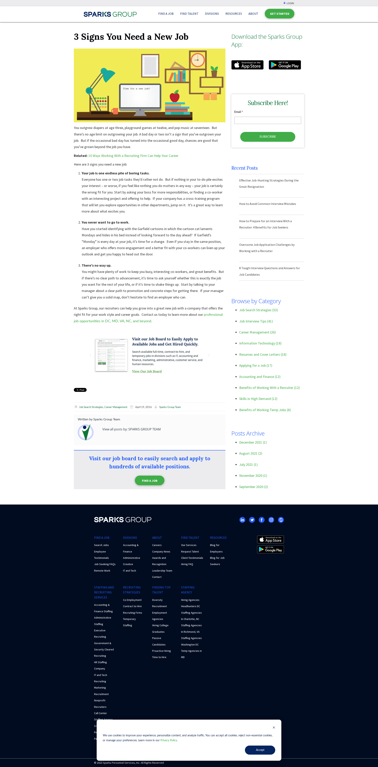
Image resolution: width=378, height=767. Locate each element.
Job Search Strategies (91, 407)
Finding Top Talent (161, 589)
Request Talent (190, 551)
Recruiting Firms (132, 612)
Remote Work (102, 570)
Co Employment (132, 600)
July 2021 (248, 464)
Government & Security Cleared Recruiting (104, 649)
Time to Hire (159, 657)
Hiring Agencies (190, 600)
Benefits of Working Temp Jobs (265, 410)
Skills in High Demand (258, 398)
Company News (161, 551)
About (253, 14)
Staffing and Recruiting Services (104, 592)
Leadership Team (162, 570)
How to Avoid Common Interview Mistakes (267, 204)
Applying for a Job (255, 365)
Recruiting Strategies (132, 589)
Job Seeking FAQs (105, 564)
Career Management (115, 407)
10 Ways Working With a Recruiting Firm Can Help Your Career (133, 155)
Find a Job (166, 14)
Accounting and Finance (260, 376)
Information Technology (260, 343)
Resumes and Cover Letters (262, 354)
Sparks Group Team (170, 407)
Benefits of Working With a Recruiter (269, 387)
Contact (156, 577)
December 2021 (253, 442)
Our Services (188, 545)
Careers (157, 545)
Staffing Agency (188, 589)
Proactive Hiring (161, 651)
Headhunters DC (190, 606)
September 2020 (253, 486)
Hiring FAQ (187, 564)
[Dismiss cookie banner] (273, 728)
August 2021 (250, 453)
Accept (260, 750)
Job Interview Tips (256, 321)
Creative (128, 564)
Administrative (131, 558)
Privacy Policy (168, 740)
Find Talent (189, 14)
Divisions (212, 14)
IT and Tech (129, 570)
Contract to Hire (132, 606)
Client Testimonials (192, 558)
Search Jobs (101, 545)
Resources (233, 14)
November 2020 (253, 475)
